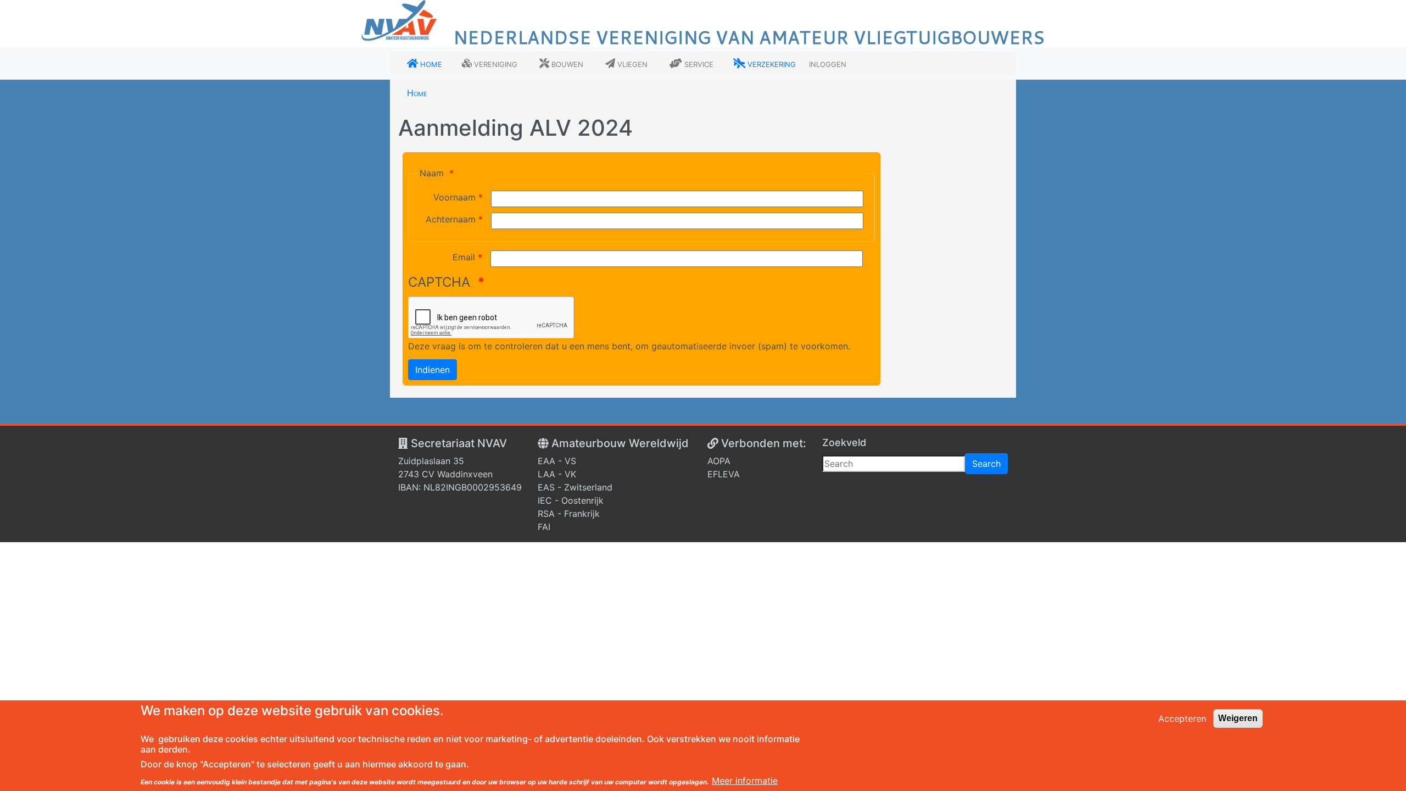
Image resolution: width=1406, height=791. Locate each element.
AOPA (718, 460)
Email (464, 257)
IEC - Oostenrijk (571, 500)
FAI (544, 526)
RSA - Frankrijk (569, 513)
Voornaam (454, 197)
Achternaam (451, 219)
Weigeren (1238, 718)
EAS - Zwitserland (575, 487)
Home (417, 92)
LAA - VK (557, 474)
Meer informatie (745, 781)
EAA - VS (557, 460)
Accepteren (1182, 718)
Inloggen (827, 63)
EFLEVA (723, 474)
